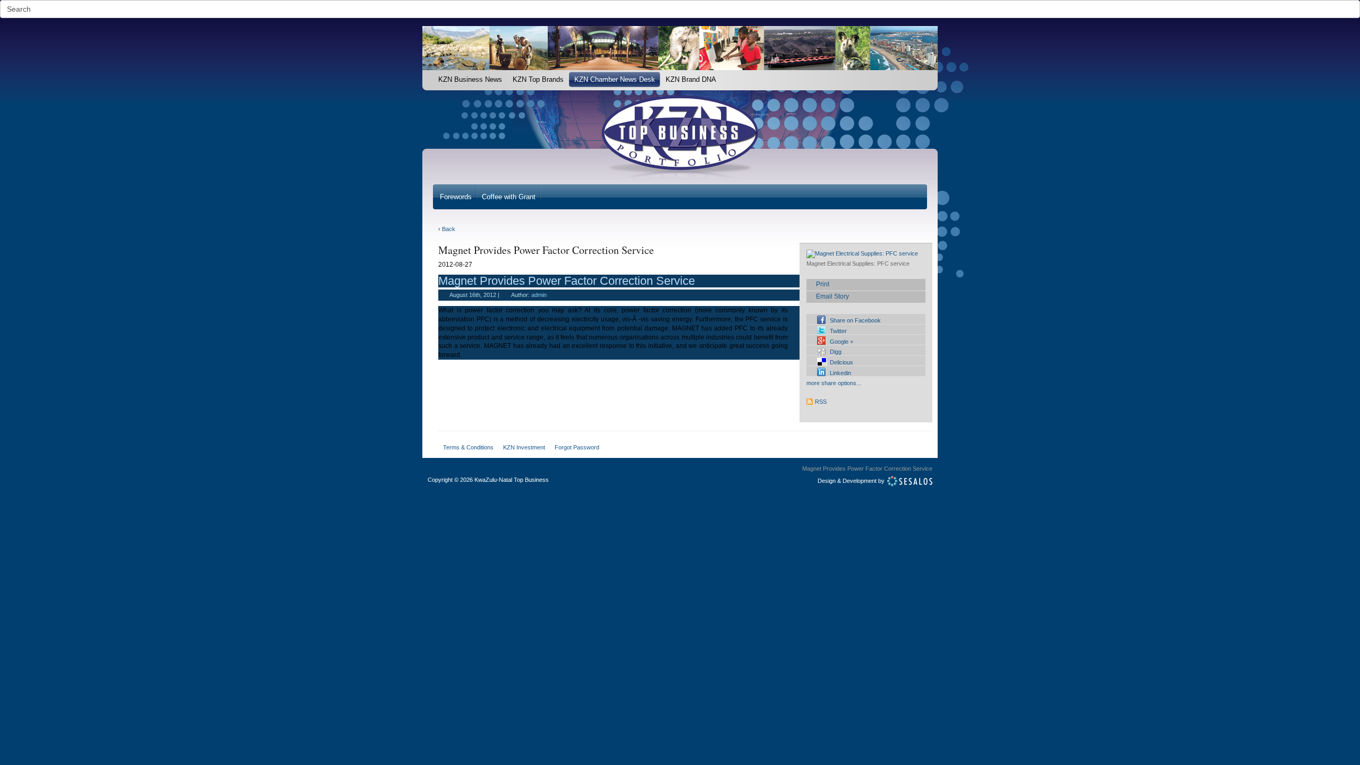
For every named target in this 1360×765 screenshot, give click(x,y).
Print (822, 284)
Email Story (832, 296)
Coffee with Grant (509, 197)
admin (539, 295)
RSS (821, 401)
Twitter (838, 331)
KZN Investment (524, 447)
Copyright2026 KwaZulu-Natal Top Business (488, 480)
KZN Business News (470, 79)
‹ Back (446, 229)
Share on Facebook (855, 320)
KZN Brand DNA (691, 79)
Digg (836, 351)
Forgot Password (577, 447)
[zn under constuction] (427, 75)
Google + (841, 341)
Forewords (456, 197)
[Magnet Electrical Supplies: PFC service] (862, 254)
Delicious (841, 362)
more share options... (833, 383)
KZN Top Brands (538, 79)
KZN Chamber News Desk (614, 79)
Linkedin (840, 373)
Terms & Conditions (468, 447)
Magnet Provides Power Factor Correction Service (566, 280)
